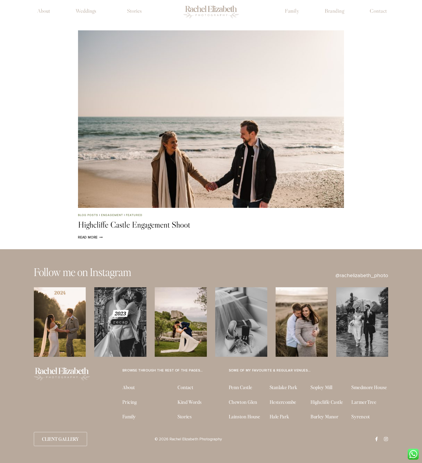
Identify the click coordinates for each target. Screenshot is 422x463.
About (43, 10)
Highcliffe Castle (327, 402)
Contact (378, 10)
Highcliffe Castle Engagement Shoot (134, 225)
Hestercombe (283, 402)
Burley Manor (324, 416)
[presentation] (211, 119)
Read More (90, 237)
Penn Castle (240, 387)
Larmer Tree (363, 402)
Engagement (112, 215)
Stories (134, 10)
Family (292, 10)
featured (134, 215)
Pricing (129, 402)
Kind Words (190, 402)
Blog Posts (88, 215)
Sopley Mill (322, 387)
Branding (334, 10)
